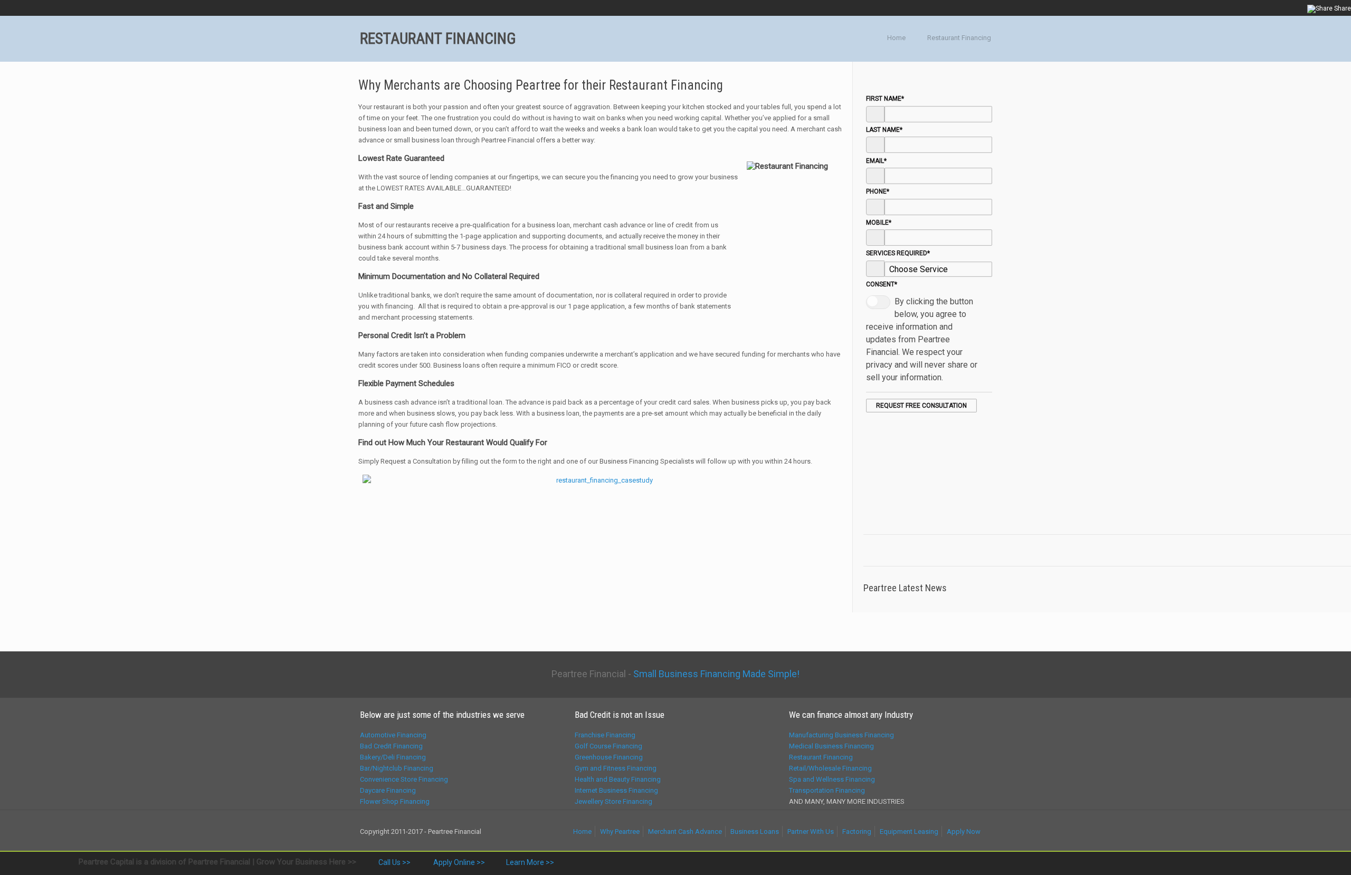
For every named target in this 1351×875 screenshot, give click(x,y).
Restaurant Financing (959, 38)
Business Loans (754, 831)
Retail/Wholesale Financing (830, 768)
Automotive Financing (393, 735)
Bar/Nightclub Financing (396, 768)
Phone (877, 191)
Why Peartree (620, 831)
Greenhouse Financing (609, 757)
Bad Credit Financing (391, 746)
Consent (881, 284)
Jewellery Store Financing (613, 801)
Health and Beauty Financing (618, 779)
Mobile (878, 222)
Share (1342, 8)
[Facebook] (1239, 8)
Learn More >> (530, 862)
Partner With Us (810, 831)
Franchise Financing (605, 735)
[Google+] (1254, 8)
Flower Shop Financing (395, 801)
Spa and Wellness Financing (832, 779)
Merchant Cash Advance (685, 831)
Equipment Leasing (909, 831)
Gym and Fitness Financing (616, 768)
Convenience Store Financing (404, 779)
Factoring (856, 831)
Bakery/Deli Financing (393, 757)
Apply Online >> (458, 862)
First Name (885, 98)
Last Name (884, 129)
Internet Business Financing (616, 790)
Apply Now (964, 831)
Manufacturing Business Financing (841, 735)
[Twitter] (1268, 8)
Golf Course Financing (608, 746)
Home (896, 38)
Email (876, 161)
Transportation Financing (827, 790)
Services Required (898, 253)
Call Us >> (394, 862)
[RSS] (1296, 8)
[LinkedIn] (1282, 8)
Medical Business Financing (831, 746)
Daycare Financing (388, 790)
